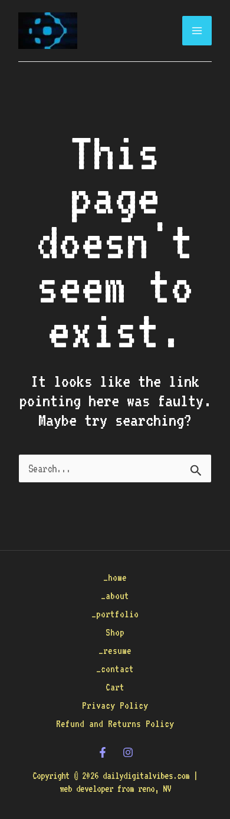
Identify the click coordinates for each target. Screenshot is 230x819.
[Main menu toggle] (196, 30)
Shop (115, 632)
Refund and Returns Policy (115, 723)
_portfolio (115, 614)
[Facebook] (102, 752)
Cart (115, 687)
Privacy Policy (115, 705)
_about (115, 595)
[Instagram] (128, 752)
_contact (115, 669)
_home (115, 577)
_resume (115, 650)
